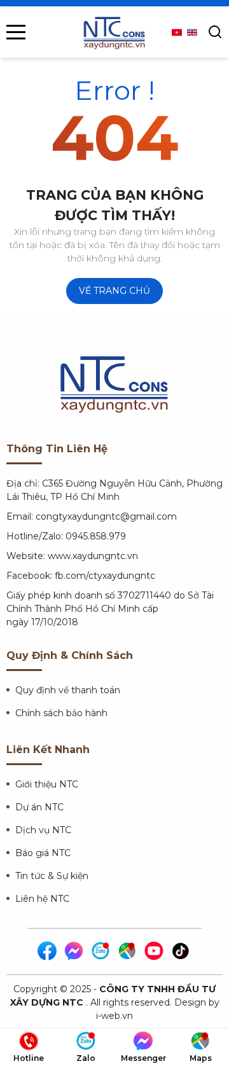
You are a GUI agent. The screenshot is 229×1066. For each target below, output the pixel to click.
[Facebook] (48, 951)
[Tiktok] (181, 951)
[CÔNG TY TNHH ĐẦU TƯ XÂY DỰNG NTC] (114, 32)
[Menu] (15, 32)
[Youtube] (154, 951)
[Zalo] (101, 951)
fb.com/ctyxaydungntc (105, 575)
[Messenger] (74, 951)
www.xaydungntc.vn (93, 556)
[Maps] (128, 951)
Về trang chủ (114, 290)
